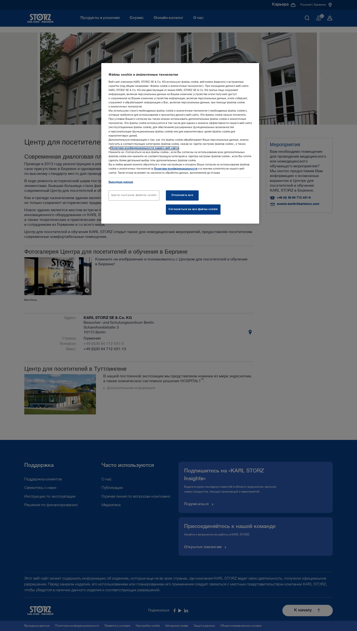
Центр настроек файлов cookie (134, 195)
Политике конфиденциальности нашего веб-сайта (144, 148)
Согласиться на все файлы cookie (193, 209)
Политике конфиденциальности (175, 169)
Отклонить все (182, 195)
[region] (180, 143)
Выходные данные (121, 182)
